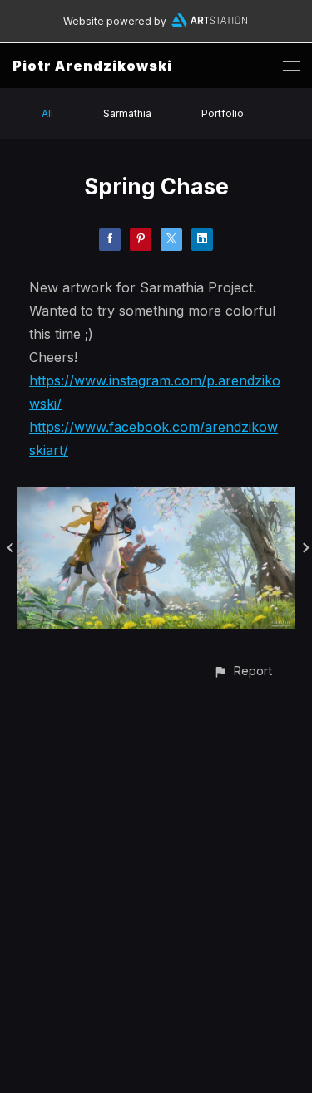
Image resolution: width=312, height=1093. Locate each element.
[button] (242, 671)
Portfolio (222, 113)
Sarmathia (127, 113)
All (47, 113)
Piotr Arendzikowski (92, 65)
